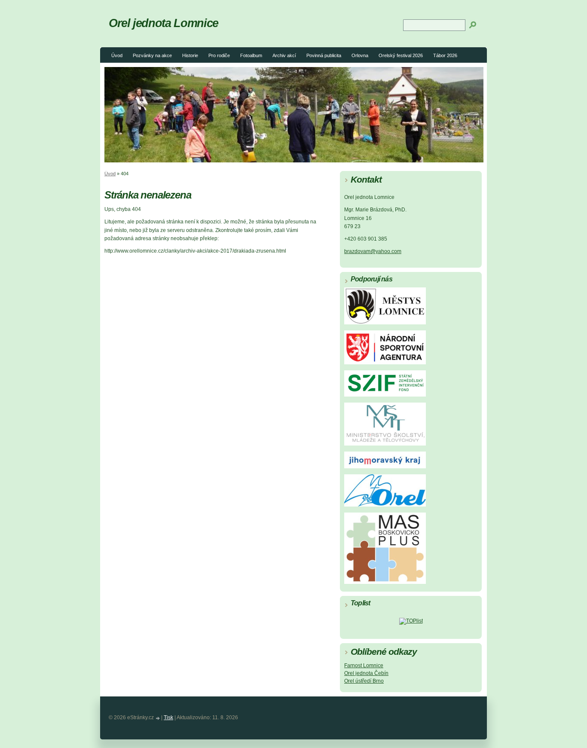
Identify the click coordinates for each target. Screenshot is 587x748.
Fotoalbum (251, 55)
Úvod (116, 55)
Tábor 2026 (445, 55)
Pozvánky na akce (152, 55)
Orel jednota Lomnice (163, 23)
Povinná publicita (323, 55)
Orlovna (360, 55)
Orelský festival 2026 (401, 55)
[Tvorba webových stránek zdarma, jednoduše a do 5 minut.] (158, 718)
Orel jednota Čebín (366, 673)
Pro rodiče (219, 55)
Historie (190, 55)
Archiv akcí (284, 55)
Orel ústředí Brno (364, 681)
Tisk (168, 717)
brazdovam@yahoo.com (372, 251)
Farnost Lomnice (363, 666)
